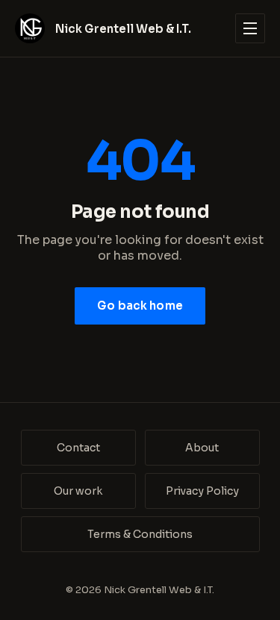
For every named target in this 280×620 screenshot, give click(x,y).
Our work (78, 491)
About (202, 447)
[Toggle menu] (250, 28)
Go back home (140, 305)
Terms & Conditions (140, 534)
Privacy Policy (202, 491)
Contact (78, 447)
